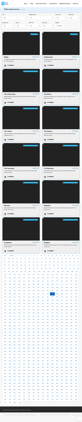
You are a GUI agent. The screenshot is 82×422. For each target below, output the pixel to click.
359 (43, 322)
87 (53, 268)
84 (41, 268)
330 (57, 316)
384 (10, 329)
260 (29, 303)
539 (62, 357)
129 (15, 278)
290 (19, 310)
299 (62, 310)
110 (77, 271)
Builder (57, 22)
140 (67, 278)
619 (62, 373)
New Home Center (41, 3)
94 (4, 271)
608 (10, 373)
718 (76, 393)
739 (24, 399)
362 (57, 322)
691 (24, 389)
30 (53, 259)
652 (67, 380)
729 (52, 396)
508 (67, 351)
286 (76, 306)
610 (19, 373)
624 (10, 377)
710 (38, 393)
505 (52, 351)
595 (24, 370)
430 (76, 335)
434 (19, 338)
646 (38, 380)
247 (43, 300)
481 (15, 348)
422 (38, 335)
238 (76, 297)
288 (10, 310)
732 (67, 396)
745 (52, 399)
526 (76, 354)
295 (43, 310)
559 (5, 364)
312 (48, 313)
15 (68, 255)
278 (38, 306)
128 (10, 278)
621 (71, 373)
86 (49, 268)
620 (67, 373)
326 (38, 316)
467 (24, 345)
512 (10, 354)
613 (33, 373)
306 (19, 313)
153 (52, 281)
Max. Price (44, 22)
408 (48, 332)
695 (43, 389)
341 (33, 319)
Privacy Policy (76, 415)
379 (62, 326)
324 (29, 316)
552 (48, 361)
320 (10, 316)
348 (67, 319)
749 (71, 399)
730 (57, 396)
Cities (31, 3)
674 (19, 386)
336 (10, 319)
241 (15, 300)
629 (33, 377)
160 (10, 284)
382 (76, 326)
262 (38, 303)
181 (33, 287)
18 (4, 259)
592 (10, 370)
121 (52, 274)
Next (15, 402)
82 (33, 268)
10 (48, 255)
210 (19, 294)
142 (76, 278)
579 (24, 367)
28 (45, 259)
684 (67, 386)
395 (62, 329)
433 (15, 338)
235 (62, 297)
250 (57, 300)
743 (43, 399)
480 (10, 348)
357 (33, 322)
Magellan (47, 205)
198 (38, 290)
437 (33, 338)
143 (5, 281)
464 (10, 345)
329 (52, 316)
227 (24, 297)
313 (52, 313)
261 (33, 303)
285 (71, 306)
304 (10, 313)
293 (33, 310)
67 (49, 265)
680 (48, 386)
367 (5, 326)
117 (33, 274)
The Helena (48, 131)
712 (48, 393)
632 (48, 377)
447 (5, 342)
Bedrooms (71, 14)
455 (43, 342)
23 (25, 259)
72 (70, 265)
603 (62, 370)
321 (15, 316)
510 (76, 351)
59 (17, 265)
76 (9, 268)
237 (71, 297)
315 (62, 313)
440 (48, 338)
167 (43, 284)
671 (5, 386)
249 (52, 300)
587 (62, 367)
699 (62, 389)
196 (29, 290)
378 (57, 326)
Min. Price (31, 22)
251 (62, 300)
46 (41, 262)
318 (76, 313)
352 (10, 322)
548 (29, 361)
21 (17, 259)
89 (62, 268)
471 (43, 345)
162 (19, 284)
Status (17, 22)
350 (76, 319)
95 (9, 271)
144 (10, 281)
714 (57, 393)
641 (15, 380)
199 (43, 290)
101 (34, 271)
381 (71, 326)
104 (48, 271)
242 (19, 300)
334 (76, 316)
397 (71, 329)
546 (19, 361)
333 (71, 316)
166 (38, 284)
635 (62, 377)
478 (76, 345)
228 (29, 297)
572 (67, 364)
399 (5, 332)
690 (19, 389)
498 (19, 351)
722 (19, 396)
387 (24, 329)
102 (39, 271)
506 (57, 351)
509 (71, 351)
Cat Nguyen (10, 65)
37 (4, 262)
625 (15, 377)
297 (52, 310)
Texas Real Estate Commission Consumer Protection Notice (55, 415)
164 (29, 284)
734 (76, 396)
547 (24, 361)
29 (49, 259)
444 (67, 338)
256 (10, 303)
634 (57, 377)
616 (48, 373)
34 (70, 259)
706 (19, 393)
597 (33, 370)
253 (71, 300)
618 (57, 373)
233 (52, 297)
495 (5, 351)
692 (29, 389)
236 (67, 297)
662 (38, 383)
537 (52, 357)
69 (58, 265)
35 (74, 259)
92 (74, 268)
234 (57, 297)
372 (29, 326)
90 (66, 268)
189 (71, 287)
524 (67, 354)
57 (9, 265)
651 (62, 380)
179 (24, 287)
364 (67, 322)
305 (15, 313)
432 (10, 338)
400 (10, 332)
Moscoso (7, 205)
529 (15, 357)
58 (13, 265)
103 (44, 271)
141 (71, 278)
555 (62, 361)
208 (10, 294)
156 (67, 281)
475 (62, 345)
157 (71, 281)
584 (48, 367)
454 (38, 342)
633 (52, 377)
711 (43, 393)
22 (21, 259)
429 (71, 335)
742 (38, 399)
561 (15, 364)
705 (15, 393)
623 (5, 377)
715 (62, 393)
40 (17, 262)
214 (38, 294)
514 (19, 354)
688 (10, 389)
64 (37, 265)
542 (76, 357)
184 (48, 287)
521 (52, 354)
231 (43, 297)
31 (58, 259)
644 (29, 380)
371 (24, 326)
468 (29, 345)
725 (33, 396)
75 (4, 268)
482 (19, 348)
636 (67, 377)
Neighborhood (32, 14)
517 (33, 354)
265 (52, 303)
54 (74, 262)
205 (71, 290)
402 (19, 332)
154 (57, 281)
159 (5, 284)
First (5, 255)
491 (62, 348)
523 (62, 354)
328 (48, 316)
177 (15, 287)
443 (62, 338)
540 (67, 357)
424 (48, 335)
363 (62, 322)
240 (10, 300)
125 (71, 274)
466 (19, 345)
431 (5, 338)
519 (43, 354)
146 (19, 281)
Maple (6, 57)
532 (29, 357)
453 (33, 342)
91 (70, 268)
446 (76, 338)
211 (24, 294)
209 (15, 294)
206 (76, 290)
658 (19, 383)
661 (33, 383)
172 (67, 284)
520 (48, 354)
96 (13, 271)
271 (5, 306)
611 (24, 373)
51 (62, 262)
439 (43, 338)
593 (15, 370)
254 (76, 300)
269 (71, 303)
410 (57, 332)
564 (29, 364)
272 (10, 306)
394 (57, 329)
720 (10, 396)
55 (78, 262)
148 (29, 281)
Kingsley (47, 243)
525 (71, 354)
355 (24, 322)
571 (62, 364)
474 (57, 345)
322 (19, 316)
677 (33, 386)
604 (67, 370)
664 (48, 383)
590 (76, 367)
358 (38, 322)
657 (15, 383)
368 (10, 326)
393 (52, 329)
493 (71, 348)
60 (21, 265)
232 (48, 297)
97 (17, 271)
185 (52, 287)
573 (71, 364)
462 (76, 342)
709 (33, 393)
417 (15, 335)
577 (15, 367)
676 (29, 386)
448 (10, 342)
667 (62, 383)
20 (13, 259)
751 (5, 402)
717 (71, 393)
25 (33, 259)
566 (38, 364)
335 (5, 319)
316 (67, 313)
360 (48, 322)
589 (71, 367)
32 (62, 259)
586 (57, 367)
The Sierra (47, 94)
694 (38, 389)
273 (15, 306)
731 (62, 396)
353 (15, 322)
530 (19, 357)
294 (38, 310)
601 (52, 370)
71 (66, 265)
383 (5, 329)
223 (5, 297)
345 (52, 319)
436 (29, 338)
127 (5, 278)
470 (38, 345)
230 (38, 297)
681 (52, 386)
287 (5, 310)
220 (67, 294)
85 (45, 268)
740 (29, 399)
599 (43, 370)
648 (48, 380)
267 (62, 303)
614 (38, 373)
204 (67, 290)
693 (33, 389)
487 (43, 348)
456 (48, 342)
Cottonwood (48, 57)
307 (24, 313)
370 (19, 326)
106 (58, 271)
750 (76, 399)
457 (52, 342)
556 (67, 361)
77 (13, 268)
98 (21, 271)
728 (48, 396)
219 (62, 294)
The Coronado (9, 168)
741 (33, 399)
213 (33, 294)
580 (29, 367)
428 (67, 335)
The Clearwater (10, 94)
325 (33, 316)
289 (15, 310)
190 (76, 287)
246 (38, 300)
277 (33, 306)
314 (57, 313)
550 (38, 361)
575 (5, 367)
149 (33, 281)
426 (57, 335)
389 (33, 329)
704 (10, 393)
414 (76, 332)
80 (25, 268)
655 (5, 383)
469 (33, 345)
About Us (75, 3)
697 (52, 389)
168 (48, 284)
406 (38, 332)
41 (21, 262)
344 (48, 319)
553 (52, 361)
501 (33, 351)
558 (76, 361)
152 (48, 281)
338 (19, 319)
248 (48, 300)
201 (52, 290)
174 (76, 284)
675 (24, 386)
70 (62, 265)
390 (38, 329)
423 (43, 335)
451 (24, 342)
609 (15, 373)
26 (37, 259)
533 (33, 357)
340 (29, 319)
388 (29, 329)
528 (10, 357)
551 (43, 361)
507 (62, 351)
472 (48, 345)
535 (43, 357)
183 (43, 287)
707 (24, 393)
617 (52, 373)
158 (76, 281)
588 (67, 367)
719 (5, 396)
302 (76, 310)
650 (57, 380)
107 (63, 271)
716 (67, 393)
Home (25, 3)
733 (71, 396)
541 (71, 357)
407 (43, 332)
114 (19, 274)
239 (5, 300)
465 (15, 345)
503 (43, 351)
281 (52, 306)
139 (62, 278)
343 (43, 319)
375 (43, 326)
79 (21, 268)
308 (29, 313)
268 (67, 303)
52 (66, 262)
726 (38, 396)
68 (53, 265)
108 (67, 271)
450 (19, 342)
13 (60, 255)
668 (67, 383)
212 (29, 294)
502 (38, 351)
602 (57, 370)
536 (48, 357)
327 (43, 316)
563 (24, 364)
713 (52, 393)
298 (57, 310)
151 (43, 281)
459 (62, 342)
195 (24, 290)
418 (19, 335)
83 (37, 268)
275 (24, 306)
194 (19, 290)
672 (10, 386)
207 (5, 294)
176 (10, 287)
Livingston (7, 243)
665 (52, 383)
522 (57, 354)
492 (67, 348)
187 (62, 287)
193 (15, 290)
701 (71, 389)
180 (29, 287)
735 (5, 399)
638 (76, 377)
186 (57, 287)
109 (72, 271)
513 (15, 354)
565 (33, 364)
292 (29, 310)
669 (71, 383)
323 (24, 316)
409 (52, 332)
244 (29, 300)
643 (24, 380)
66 (45, 265)
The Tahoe (8, 131)
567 (43, 364)
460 (67, 342)
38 (9, 262)
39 (13, 262)
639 (5, 380)
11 (52, 255)
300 (67, 310)
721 (15, 396)
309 (33, 313)
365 (71, 322)
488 (48, 348)
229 (33, 297)
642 (19, 380)
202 (57, 290)
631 (43, 377)
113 (15, 274)
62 (29, 265)
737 (15, 399)
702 (76, 389)
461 (71, 342)
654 (76, 380)
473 (52, 345)
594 (19, 370)
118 (38, 274)
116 (29, 274)
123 (62, 274)
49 (53, 262)
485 (33, 348)
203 (62, 290)
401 (15, 332)
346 (57, 319)
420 (29, 335)
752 (10, 402)
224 (10, 297)
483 (24, 348)
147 (24, 281)
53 (70, 262)
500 (29, 351)
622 (76, 373)
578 (19, 367)
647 (43, 380)
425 (52, 335)
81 (29, 268)
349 (71, 319)
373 (33, 326)
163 (24, 284)
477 (71, 345)
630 (38, 377)
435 (24, 338)
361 (52, 322)
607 (5, 373)
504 (48, 351)
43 (29, 262)
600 (48, 370)
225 (15, 297)
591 (5, 370)
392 (48, 329)
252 (67, 300)
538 (57, 357)
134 (38, 278)
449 (15, 342)
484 (29, 348)
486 (38, 348)
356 (29, 322)
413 (71, 332)
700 (67, 389)
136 (48, 278)
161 (15, 284)
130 (19, 278)
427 (62, 335)
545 (15, 361)
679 (43, 386)
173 (71, 284)
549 (33, 361)
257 (15, 303)
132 (29, 278)
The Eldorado (48, 168)
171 (62, 284)
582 (38, 367)
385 (15, 329)
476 (67, 345)
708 (29, 393)
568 (48, 364)
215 (43, 294)
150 (38, 281)
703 (5, 393)
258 (19, 303)
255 (5, 303)
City (3, 14)
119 (43, 274)
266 (57, 303)
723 (24, 396)
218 (57, 294)
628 (29, 377)
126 (76, 274)
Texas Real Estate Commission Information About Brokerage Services (20, 415)
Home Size (58, 14)
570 (57, 364)
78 (17, 268)
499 (24, 351)
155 (62, 281)
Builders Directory (65, 3)
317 (71, 313)
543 (5, 361)
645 (33, 380)
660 (29, 383)
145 (15, 281)
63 (33, 265)
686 (76, 386)
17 (76, 255)
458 (57, 342)
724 (29, 396)
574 (76, 364)
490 (57, 348)
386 (19, 329)
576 (10, 367)
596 (29, 370)
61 (25, 265)
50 (58, 262)
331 (62, 316)
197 (33, 290)
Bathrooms (5, 22)
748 (67, 399)
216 (48, 294)
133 (33, 278)
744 (48, 399)
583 (43, 367)
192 (10, 290)
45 (37, 262)
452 (29, 342)
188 (67, 287)
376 (48, 326)
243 (24, 300)
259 (24, 303)
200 (48, 290)
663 (43, 383)
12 (56, 255)
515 (24, 354)
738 (19, 399)
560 (10, 364)
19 (9, 259)
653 (71, 380)
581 (33, 367)
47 (45, 262)
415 (5, 335)
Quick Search (53, 3)
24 (29, 259)
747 (62, 399)
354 (19, 322)
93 (78, 268)
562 (19, 364)
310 (38, 313)
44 (33, 262)
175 (5, 287)
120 (48, 274)
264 (48, 303)
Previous (11, 255)
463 (5, 345)
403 (24, 332)
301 (71, 310)
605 (71, 370)
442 (57, 338)
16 (72, 255)
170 (57, 284)
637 (71, 377)
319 (5, 316)
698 (57, 389)
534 (38, 357)
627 (24, 377)
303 (5, 313)
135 (43, 278)
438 (38, 338)
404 (29, 332)
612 (29, 373)
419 (24, 335)
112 (10, 274)
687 (5, 389)
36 (78, 259)
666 (57, 383)
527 (5, 357)
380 (67, 326)
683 (62, 386)
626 (19, 377)
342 (38, 319)
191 (5, 290)
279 (43, 306)
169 (52, 284)
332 (67, 316)
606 (76, 370)
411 (62, 332)
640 (10, 380)
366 (76, 322)
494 (76, 348)
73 (74, 265)
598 (38, 370)
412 (67, 332)
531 (24, 357)
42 (25, 262)
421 (33, 335)
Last (20, 402)
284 (67, 306)
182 (38, 287)
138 (57, 278)
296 (48, 310)
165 (33, 284)
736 (10, 399)
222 (76, 294)
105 (53, 271)
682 (57, 386)
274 (19, 306)
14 (64, 255)
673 (15, 386)
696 (48, 389)
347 (62, 319)
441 (52, 338)
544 (10, 361)
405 (33, 332)
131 (24, 278)
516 (29, 354)
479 (5, 348)
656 (10, 383)
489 (52, 348)
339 (24, 319)
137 (52, 278)
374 (38, 326)
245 (33, 300)
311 (43, 313)
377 (52, 326)
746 (57, 399)
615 (43, 373)
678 (38, 386)
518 (38, 354)
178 (19, 287)
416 (10, 335)
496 (10, 351)
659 (24, 383)
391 (43, 329)
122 (57, 274)
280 (48, 306)
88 (58, 268)
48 (49, 262)
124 (67, 274)
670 (76, 383)
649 (52, 380)
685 (71, 386)
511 (5, 354)
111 (5, 274)
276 (29, 306)
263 (43, 303)
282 (57, 306)
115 (24, 274)
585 (52, 367)
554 (57, 361)
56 (4, 265)
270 (76, 303)
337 (15, 319)
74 (78, 265)
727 (43, 396)
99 (25, 271)
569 (52, 364)
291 (24, 310)
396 (67, 329)
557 (71, 361)
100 (30, 271)
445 (71, 338)
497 (15, 351)
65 (41, 265)
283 (62, 306)
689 (15, 389)
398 (76, 329)
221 (71, 294)
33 (66, 259)
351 (5, 322)
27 (41, 259)
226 (19, 297)
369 (15, 326)
